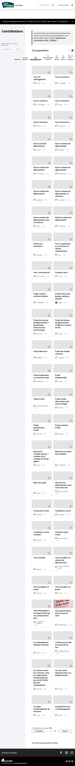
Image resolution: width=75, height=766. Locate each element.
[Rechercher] (52, 5)
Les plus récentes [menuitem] (25, 58)
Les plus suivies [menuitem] (63, 57)
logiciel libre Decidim (21, 763)
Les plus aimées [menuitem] (56, 57)
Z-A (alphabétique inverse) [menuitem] (48, 57)
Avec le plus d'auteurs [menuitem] (70, 57)
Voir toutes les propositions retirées (45, 743)
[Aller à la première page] (15, 5)
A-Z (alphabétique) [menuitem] (35, 58)
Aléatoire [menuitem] (18, 59)
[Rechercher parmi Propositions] (17, 49)
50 (50, 728)
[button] (69, 50)
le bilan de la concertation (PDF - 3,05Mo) (50, 39)
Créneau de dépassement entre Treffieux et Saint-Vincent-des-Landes (29, 21)
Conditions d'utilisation (9, 753)
